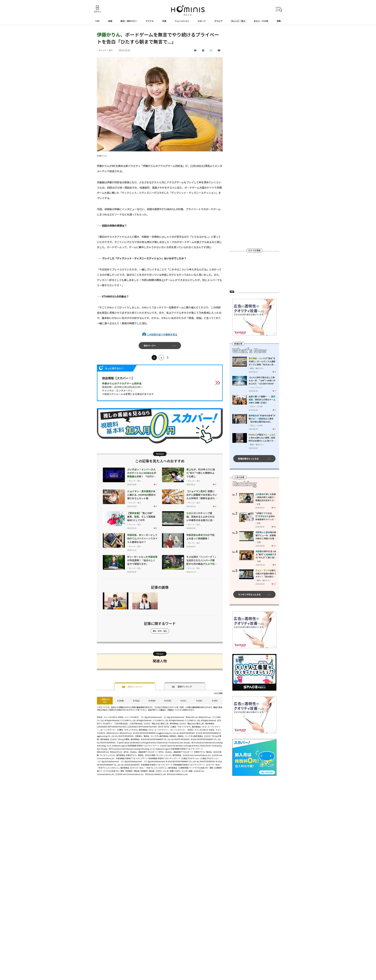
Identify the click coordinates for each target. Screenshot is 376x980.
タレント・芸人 (238, 21)
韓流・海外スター (129, 21)
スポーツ (202, 21)
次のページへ (149, 345)
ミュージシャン (182, 21)
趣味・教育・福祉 (160, 631)
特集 (279, 21)
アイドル (150, 21)
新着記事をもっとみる (248, 458)
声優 (164, 21)
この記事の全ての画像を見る (162, 334)
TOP (97, 21)
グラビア (218, 21)
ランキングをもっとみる (249, 594)
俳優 (110, 21)
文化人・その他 (261, 21)
